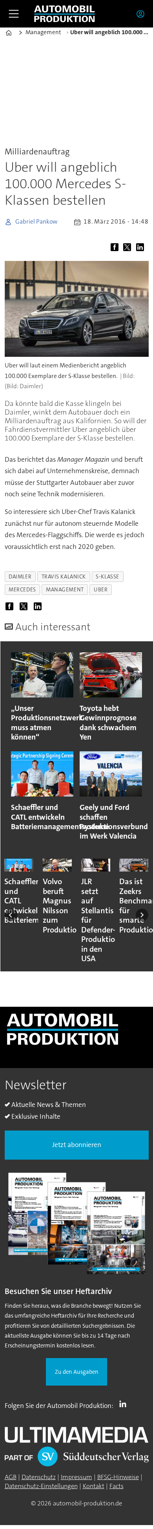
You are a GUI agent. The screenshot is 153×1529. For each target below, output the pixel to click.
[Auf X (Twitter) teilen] (129, 248)
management (65, 589)
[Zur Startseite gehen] (64, 14)
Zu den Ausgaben (76, 1372)
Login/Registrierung (142, 14)
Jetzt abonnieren (76, 1144)
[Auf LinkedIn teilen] (142, 248)
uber (100, 589)
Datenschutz (39, 1477)
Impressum (76, 1477)
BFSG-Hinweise (118, 1477)
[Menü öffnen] (13, 13)
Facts (116, 1486)
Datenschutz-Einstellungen (41, 1486)
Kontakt (93, 1486)
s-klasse (107, 576)
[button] (11, 915)
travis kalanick (64, 576)
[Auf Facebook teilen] (116, 248)
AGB (10, 1477)
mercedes (22, 589)
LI (125, 1404)
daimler (20, 576)
